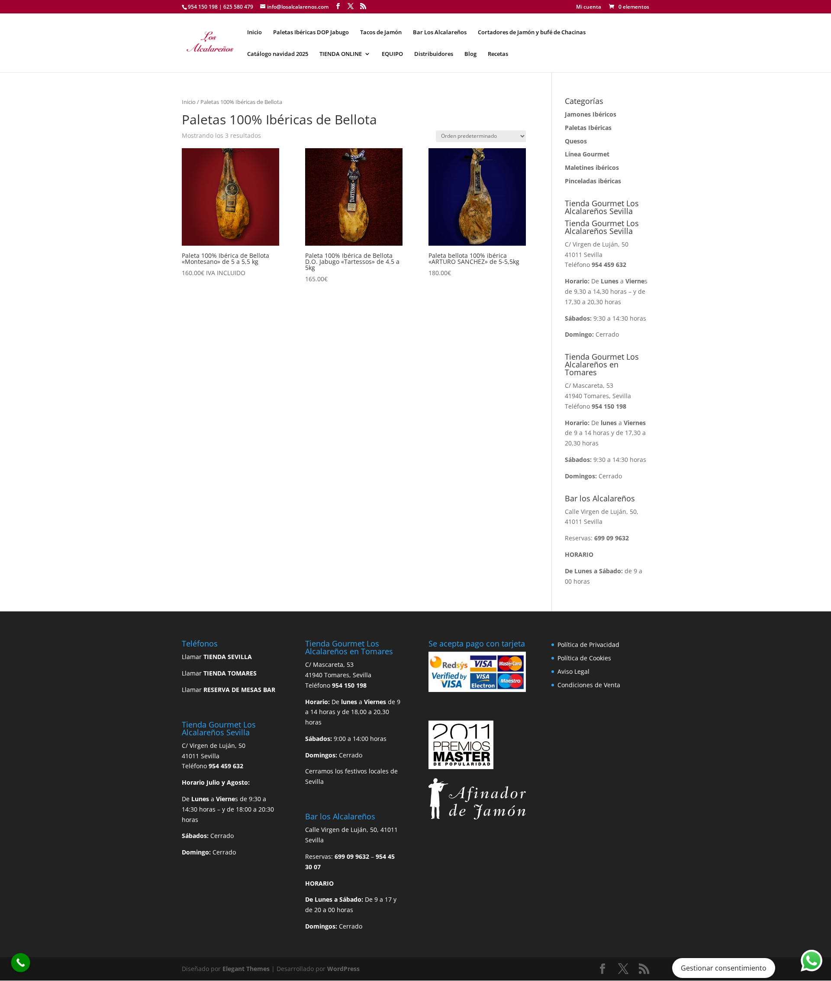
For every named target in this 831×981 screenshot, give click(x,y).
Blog (470, 54)
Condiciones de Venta (588, 685)
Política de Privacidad (588, 644)
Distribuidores (433, 54)
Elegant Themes (246, 969)
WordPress (343, 969)
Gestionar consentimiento (724, 968)
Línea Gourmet (587, 154)
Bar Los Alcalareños (440, 32)
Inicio (254, 32)
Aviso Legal (573, 671)
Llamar (217, 657)
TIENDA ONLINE (340, 54)
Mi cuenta (588, 7)
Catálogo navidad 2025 (277, 54)
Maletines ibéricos (592, 167)
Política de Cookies (584, 658)
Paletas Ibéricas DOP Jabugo (311, 32)
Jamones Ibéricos (590, 114)
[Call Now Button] (20, 962)
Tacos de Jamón (381, 32)
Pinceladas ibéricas (593, 181)
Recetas (498, 54)
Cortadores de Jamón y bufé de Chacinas (532, 32)
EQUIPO (392, 54)
